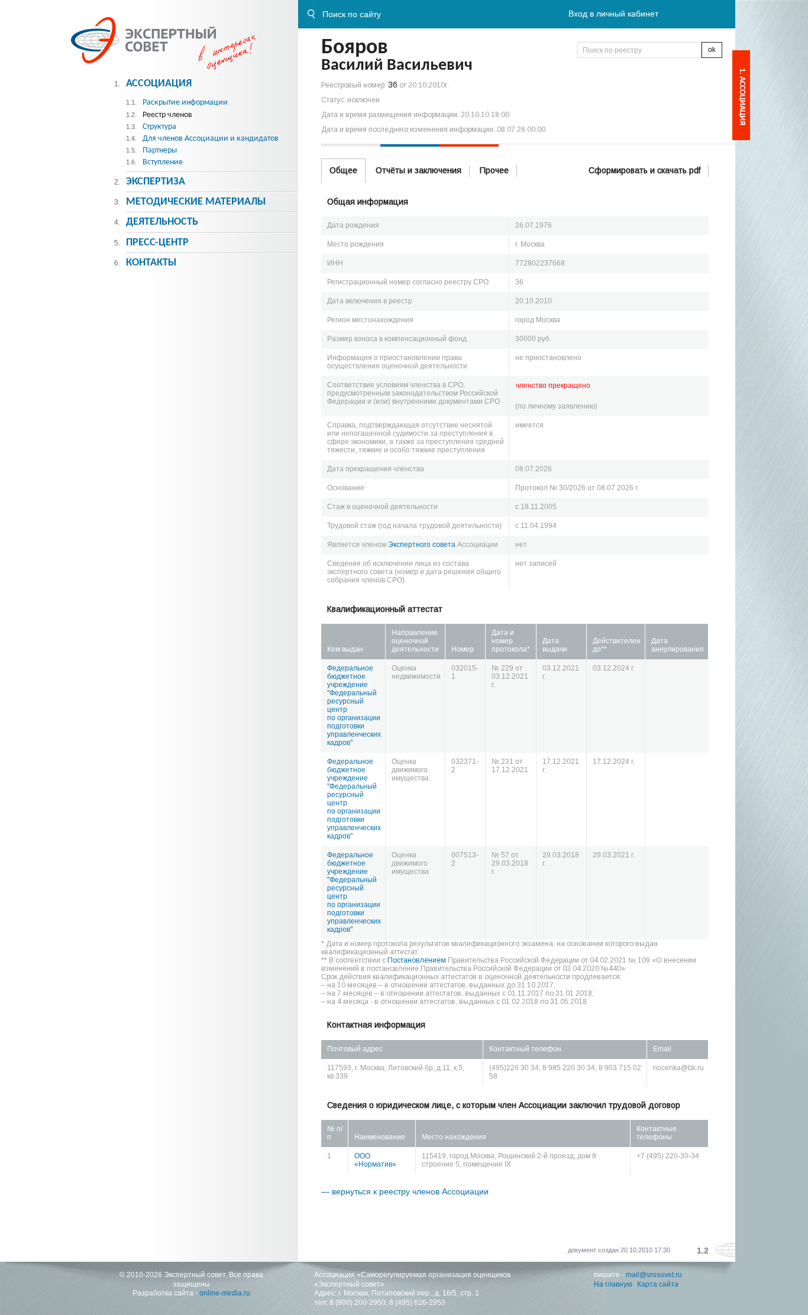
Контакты (151, 262)
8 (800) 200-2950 (357, 1302)
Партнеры (160, 150)
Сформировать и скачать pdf (644, 170)
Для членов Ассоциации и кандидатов (211, 138)
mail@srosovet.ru (654, 1275)
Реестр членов (167, 115)
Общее (343, 170)
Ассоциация (159, 83)
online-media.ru (224, 1293)
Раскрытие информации (185, 102)
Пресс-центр (157, 242)
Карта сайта (657, 1284)
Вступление (163, 162)
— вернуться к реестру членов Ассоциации (405, 1191)
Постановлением (416, 960)
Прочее (494, 170)
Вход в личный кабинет (613, 13)
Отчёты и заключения (418, 170)
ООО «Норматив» (375, 1160)
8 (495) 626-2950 (417, 1302)
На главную (613, 1284)
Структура (159, 126)
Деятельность (162, 222)
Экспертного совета (421, 544)
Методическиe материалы (196, 202)
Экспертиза (155, 181)
